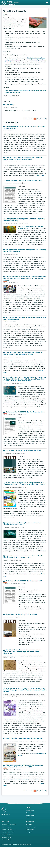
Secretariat (28, 818)
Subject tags (10, 104)
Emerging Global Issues (6, 834)
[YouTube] (2, 814)
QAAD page (40, 175)
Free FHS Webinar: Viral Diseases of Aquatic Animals (24, 738)
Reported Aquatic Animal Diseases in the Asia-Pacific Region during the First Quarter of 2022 (23, 556)
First (25, 118)
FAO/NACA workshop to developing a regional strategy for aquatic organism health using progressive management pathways (24, 278)
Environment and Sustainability (8, 824)
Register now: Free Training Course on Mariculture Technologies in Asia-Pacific (22, 523)
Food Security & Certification (8, 832)
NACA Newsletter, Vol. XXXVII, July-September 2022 (24, 581)
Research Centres (30, 815)
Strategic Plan (29, 832)
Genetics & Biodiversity (6, 829)
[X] (9, 814)
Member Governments (31, 827)
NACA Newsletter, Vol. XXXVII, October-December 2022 (25, 412)
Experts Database (30, 812)
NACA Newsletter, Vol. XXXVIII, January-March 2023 (24, 180)
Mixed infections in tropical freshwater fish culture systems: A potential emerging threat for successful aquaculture (22, 651)
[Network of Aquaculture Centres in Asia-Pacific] (12, 809)
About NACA (29, 824)
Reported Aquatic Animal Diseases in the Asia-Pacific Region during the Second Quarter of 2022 (23, 353)
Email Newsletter (30, 810)
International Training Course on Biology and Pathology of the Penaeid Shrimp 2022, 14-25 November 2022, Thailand (24, 483)
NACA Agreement (30, 829)
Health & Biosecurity (6, 827)
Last (44, 118)
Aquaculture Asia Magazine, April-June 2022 (21, 614)
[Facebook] (4, 814)
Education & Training (6, 837)
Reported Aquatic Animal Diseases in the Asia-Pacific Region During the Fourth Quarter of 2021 (23, 766)
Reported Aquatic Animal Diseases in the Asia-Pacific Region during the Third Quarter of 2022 (23, 158)
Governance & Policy (6, 839)
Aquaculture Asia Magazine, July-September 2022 (23, 450)
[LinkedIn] (7, 814)
